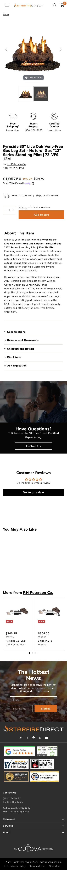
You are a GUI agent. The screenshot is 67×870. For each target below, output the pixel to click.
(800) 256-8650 (11, 798)
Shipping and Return (20, 348)
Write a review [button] (33, 492)
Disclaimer (14, 357)
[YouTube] (46, 737)
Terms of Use (37, 866)
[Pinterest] (33, 737)
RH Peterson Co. (16, 164)
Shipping (23, 207)
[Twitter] (39, 737)
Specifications (16, 331)
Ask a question (16, 365)
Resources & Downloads (23, 340)
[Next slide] (60, 49)
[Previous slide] (6, 49)
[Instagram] (20, 737)
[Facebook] (27, 737)
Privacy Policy (18, 866)
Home (6, 14)
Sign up (46, 708)
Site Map (54, 866)
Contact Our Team (13, 802)
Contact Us (33, 446)
